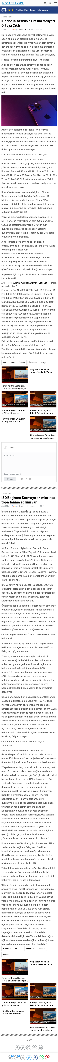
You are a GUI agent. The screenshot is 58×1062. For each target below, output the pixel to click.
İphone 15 (33, 362)
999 (4, 362)
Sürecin (6, 954)
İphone (22, 362)
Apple (13, 362)
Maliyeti (44, 362)
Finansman (30, 948)
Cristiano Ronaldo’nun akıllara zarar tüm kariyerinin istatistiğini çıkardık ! (34, 10)
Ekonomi (18, 948)
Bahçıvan (7, 948)
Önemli (42, 948)
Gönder (10, 479)
